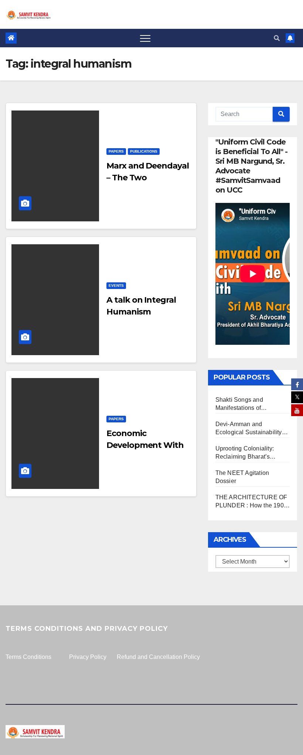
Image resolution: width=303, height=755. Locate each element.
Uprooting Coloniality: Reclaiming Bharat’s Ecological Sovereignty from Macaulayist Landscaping (246, 453)
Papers (116, 151)
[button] (277, 38)
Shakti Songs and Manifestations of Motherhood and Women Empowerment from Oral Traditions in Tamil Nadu (248, 404)
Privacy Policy (87, 657)
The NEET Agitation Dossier (242, 477)
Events (116, 285)
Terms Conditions (28, 657)
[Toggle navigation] (145, 38)
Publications (143, 151)
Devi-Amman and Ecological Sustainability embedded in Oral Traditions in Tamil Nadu (248, 428)
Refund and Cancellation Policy (158, 657)
